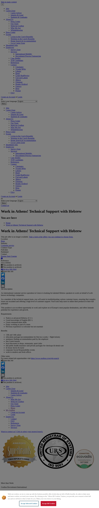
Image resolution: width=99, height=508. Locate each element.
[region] (49, 499)
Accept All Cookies (48, 503)
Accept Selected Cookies (29, 503)
